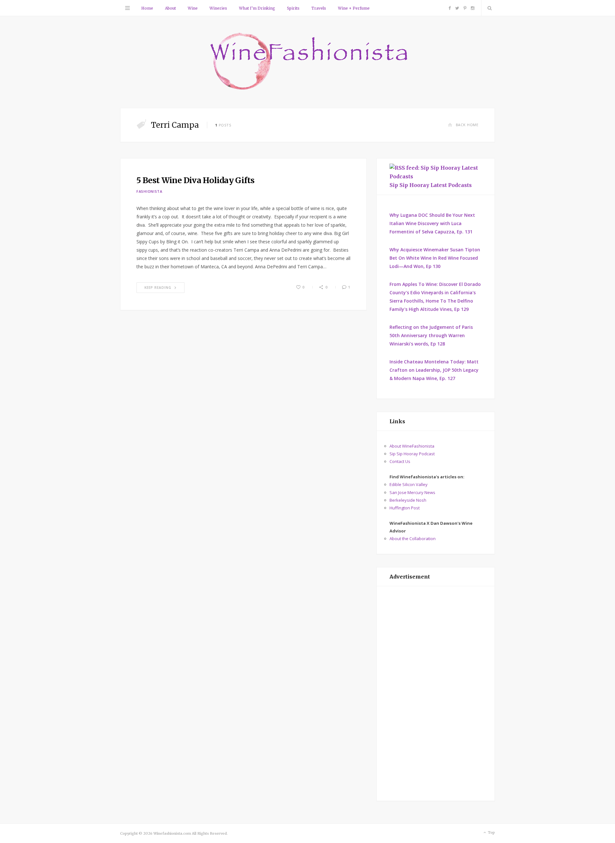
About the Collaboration (413, 538)
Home (147, 8)
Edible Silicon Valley (409, 484)
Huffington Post (405, 508)
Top (491, 832)
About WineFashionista (412, 446)
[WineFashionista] (307, 62)
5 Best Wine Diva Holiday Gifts (195, 180)
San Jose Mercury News (412, 492)
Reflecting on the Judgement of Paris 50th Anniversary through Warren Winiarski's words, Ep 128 (431, 335)
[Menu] (127, 8)
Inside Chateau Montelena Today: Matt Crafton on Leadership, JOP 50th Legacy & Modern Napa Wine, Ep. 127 (434, 370)
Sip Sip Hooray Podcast (412, 454)
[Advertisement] (436, 693)
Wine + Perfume (354, 8)
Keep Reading (157, 287)
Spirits (293, 8)
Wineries (218, 8)
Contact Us (400, 461)
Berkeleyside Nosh (408, 500)
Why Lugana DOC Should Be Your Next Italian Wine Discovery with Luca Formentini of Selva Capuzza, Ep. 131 (432, 223)
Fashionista (149, 191)
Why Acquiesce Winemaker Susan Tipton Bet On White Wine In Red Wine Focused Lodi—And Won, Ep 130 (435, 258)
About (170, 8)
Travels (318, 8)
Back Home (467, 124)
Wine (193, 8)
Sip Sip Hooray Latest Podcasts (431, 185)
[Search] (488, 8)
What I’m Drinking (257, 8)
